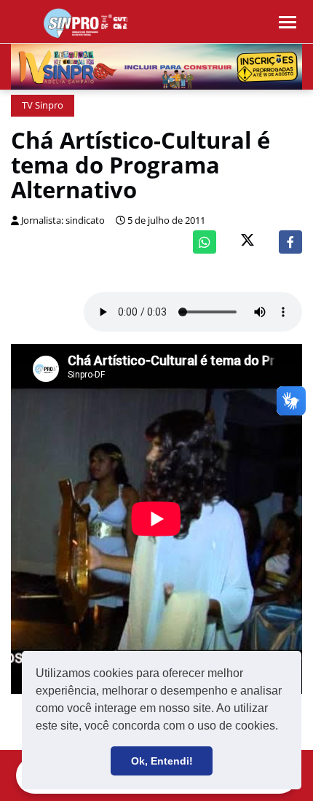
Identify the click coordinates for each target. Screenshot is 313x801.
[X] (247, 241)
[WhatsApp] (204, 242)
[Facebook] (290, 242)
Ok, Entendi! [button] (162, 761)
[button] (283, 727)
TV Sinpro (42, 105)
